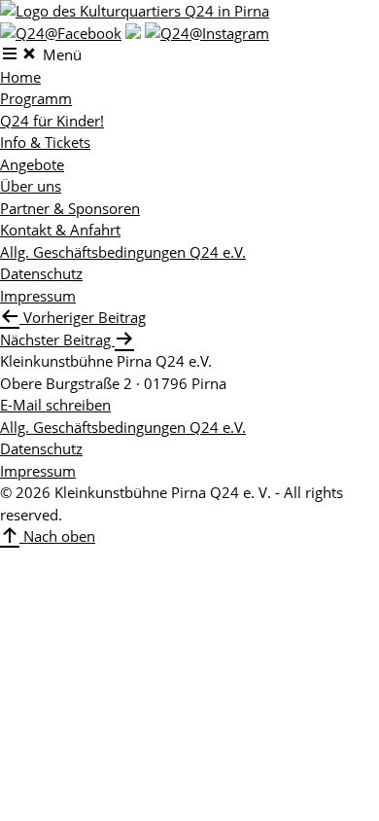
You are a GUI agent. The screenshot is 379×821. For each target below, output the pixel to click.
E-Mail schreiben (55, 404)
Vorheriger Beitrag (82, 317)
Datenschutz (41, 273)
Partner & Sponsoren (70, 208)
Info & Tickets (45, 142)
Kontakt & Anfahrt (60, 229)
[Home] (134, 10)
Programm (36, 98)
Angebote (32, 164)
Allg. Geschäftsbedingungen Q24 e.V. (123, 252)
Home (20, 77)
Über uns (30, 186)
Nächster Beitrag (57, 339)
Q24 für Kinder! (52, 120)
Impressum (38, 295)
